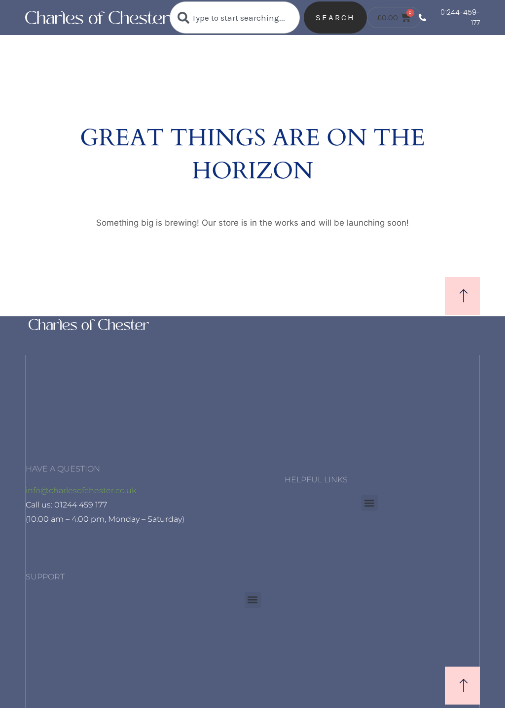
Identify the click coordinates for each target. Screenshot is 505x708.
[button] (369, 503)
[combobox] (235, 17)
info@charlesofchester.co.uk (81, 490)
